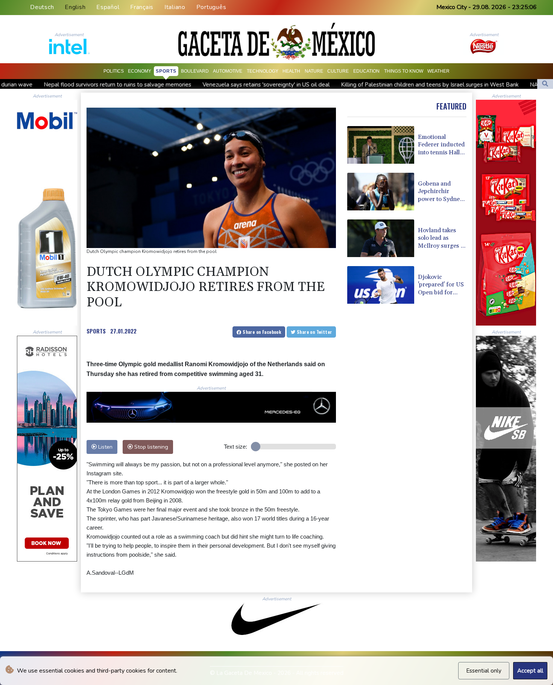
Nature (314, 71)
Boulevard (195, 71)
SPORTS (96, 331)
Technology (262, 71)
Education (366, 71)
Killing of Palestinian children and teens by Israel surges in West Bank (380, 84)
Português (211, 7)
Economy (139, 71)
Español (107, 7)
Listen (104, 447)
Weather (438, 71)
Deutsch (42, 7)
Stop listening (150, 447)
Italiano (174, 7)
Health (291, 71)
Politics (113, 71)
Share (261, 332)
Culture (338, 71)
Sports (166, 71)
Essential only (483, 670)
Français (141, 7)
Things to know (403, 71)
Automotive (227, 71)
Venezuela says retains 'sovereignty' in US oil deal (216, 84)
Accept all (530, 670)
